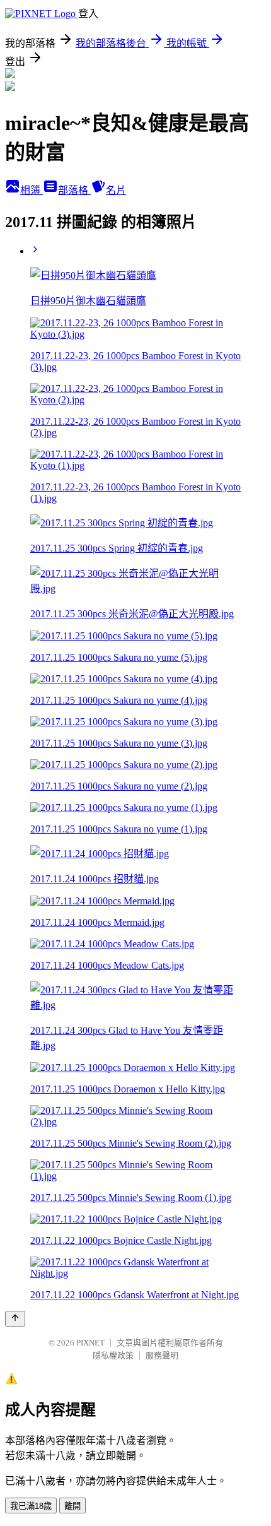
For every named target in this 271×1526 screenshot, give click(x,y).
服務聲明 (162, 1355)
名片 (116, 190)
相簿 (31, 190)
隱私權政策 (113, 1355)
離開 (72, 1506)
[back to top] (15, 1319)
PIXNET (90, 1342)
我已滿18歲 (31, 1506)
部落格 (74, 190)
